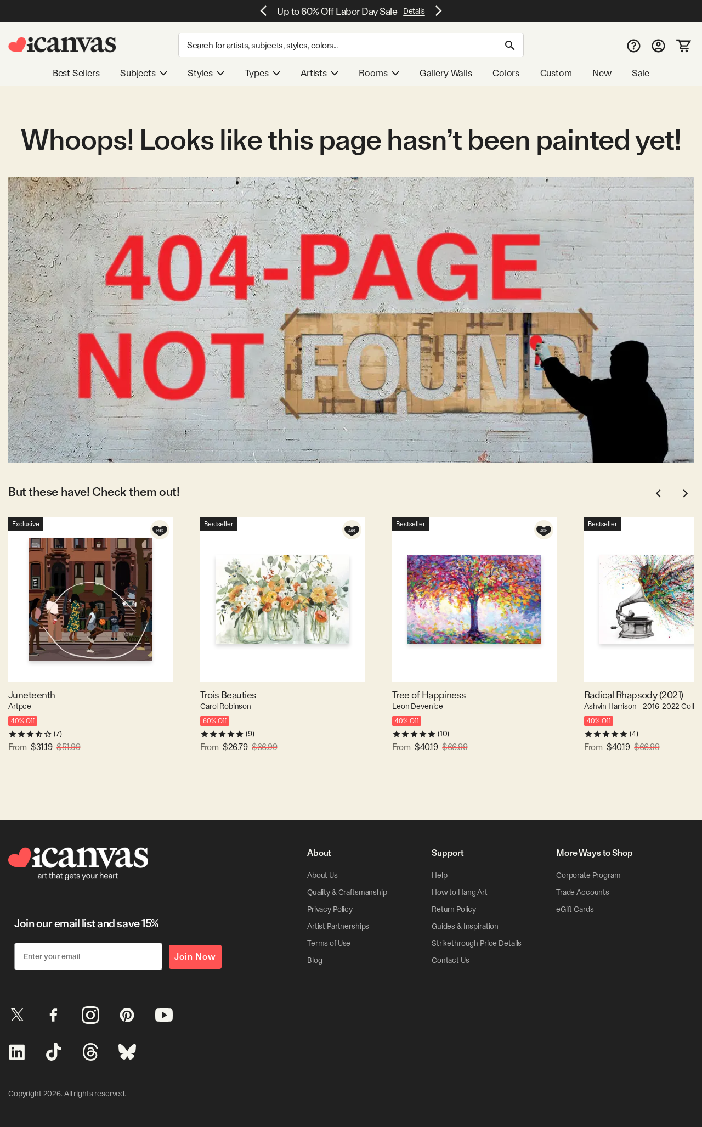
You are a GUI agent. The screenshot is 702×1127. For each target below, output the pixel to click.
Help (439, 875)
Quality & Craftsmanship (347, 892)
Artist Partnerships (338, 926)
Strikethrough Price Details (477, 943)
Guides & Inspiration (465, 926)
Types (257, 72)
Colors (505, 72)
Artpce (19, 706)
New (601, 72)
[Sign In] (658, 45)
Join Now (195, 956)
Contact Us (450, 960)
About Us (322, 875)
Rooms (373, 72)
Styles (200, 72)
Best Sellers (76, 72)
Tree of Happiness (429, 695)
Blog (314, 960)
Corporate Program (588, 875)
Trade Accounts (582, 892)
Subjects (138, 72)
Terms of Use (328, 943)
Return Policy (454, 909)
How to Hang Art (460, 892)
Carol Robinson (225, 706)
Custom (556, 72)
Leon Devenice (417, 706)
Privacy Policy (330, 909)
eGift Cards (574, 909)
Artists (314, 72)
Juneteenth (31, 695)
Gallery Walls (446, 72)
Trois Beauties (228, 695)
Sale (640, 72)
